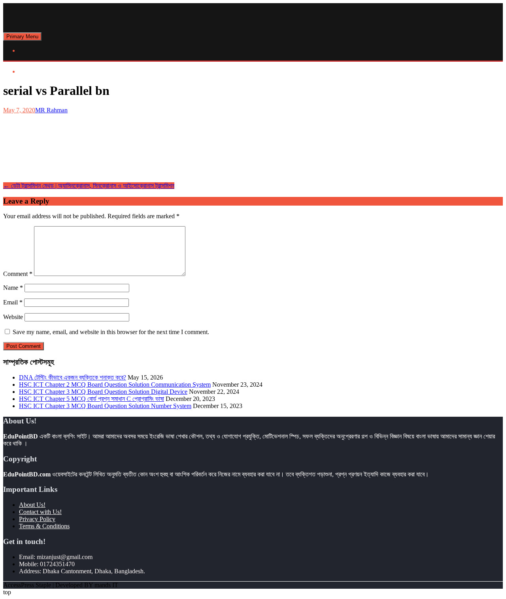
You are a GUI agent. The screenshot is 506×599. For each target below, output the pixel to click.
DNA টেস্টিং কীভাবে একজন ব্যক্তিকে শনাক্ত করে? (72, 377)
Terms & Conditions (44, 526)
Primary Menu (22, 37)
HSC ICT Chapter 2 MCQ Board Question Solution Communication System (115, 384)
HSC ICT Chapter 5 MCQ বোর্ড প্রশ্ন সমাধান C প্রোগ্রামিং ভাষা (91, 398)
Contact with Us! (40, 511)
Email (13, 302)
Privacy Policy (37, 519)
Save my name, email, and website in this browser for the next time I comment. (111, 332)
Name (13, 287)
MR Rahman (51, 110)
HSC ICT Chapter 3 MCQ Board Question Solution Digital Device (103, 391)
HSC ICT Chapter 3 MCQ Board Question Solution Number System (105, 405)
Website (13, 317)
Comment (17, 273)
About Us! (32, 504)
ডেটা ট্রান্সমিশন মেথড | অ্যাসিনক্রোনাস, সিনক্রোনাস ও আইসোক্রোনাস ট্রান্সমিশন (88, 185)
